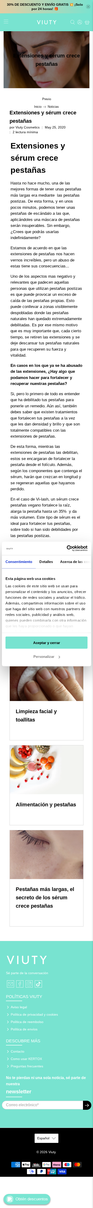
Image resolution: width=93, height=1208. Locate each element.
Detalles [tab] (46, 561)
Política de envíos (24, 1029)
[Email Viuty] (10, 984)
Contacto (17, 1051)
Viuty (52, 1152)
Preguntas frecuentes (27, 1066)
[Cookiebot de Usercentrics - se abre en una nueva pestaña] (67, 548)
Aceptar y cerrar (46, 642)
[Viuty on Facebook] (19, 984)
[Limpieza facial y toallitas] (46, 676)
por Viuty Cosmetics (25, 127)
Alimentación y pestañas (46, 805)
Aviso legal (19, 1007)
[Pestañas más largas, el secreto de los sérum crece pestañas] (46, 854)
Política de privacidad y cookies (34, 1014)
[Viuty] (46, 22)
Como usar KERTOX (26, 1059)
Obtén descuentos (32, 1199)
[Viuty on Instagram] (29, 984)
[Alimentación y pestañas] (46, 769)
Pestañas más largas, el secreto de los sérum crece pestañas (45, 897)
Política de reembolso (27, 1022)
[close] (88, 6)
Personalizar (43, 657)
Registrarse (87, 1105)
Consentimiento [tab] (18, 561)
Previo (46, 99)
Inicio (37, 106)
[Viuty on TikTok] (38, 984)
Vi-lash (42, 499)
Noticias (53, 106)
